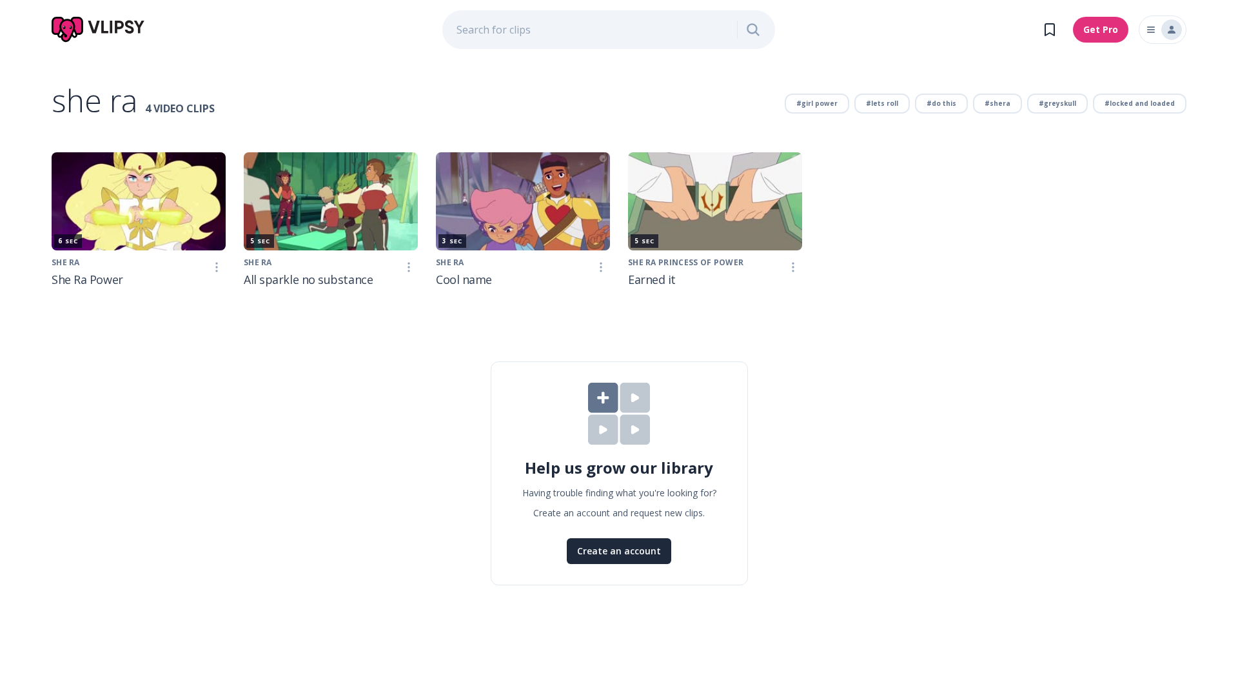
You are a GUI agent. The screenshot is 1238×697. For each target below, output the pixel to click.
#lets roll (882, 103)
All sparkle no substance (308, 279)
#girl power (817, 103)
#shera (997, 103)
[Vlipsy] (98, 30)
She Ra (66, 262)
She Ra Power (87, 279)
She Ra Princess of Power (685, 262)
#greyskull (1057, 103)
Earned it (652, 279)
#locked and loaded (1140, 103)
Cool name (464, 279)
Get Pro (1100, 29)
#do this (941, 103)
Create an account (619, 551)
